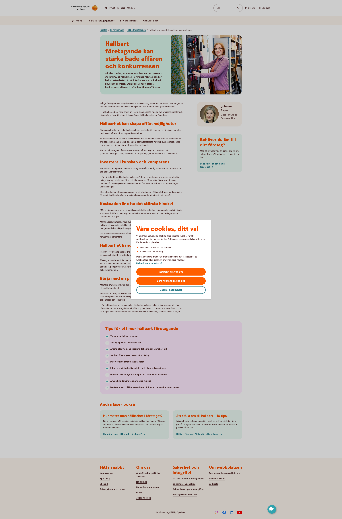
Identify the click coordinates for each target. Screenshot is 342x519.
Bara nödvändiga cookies (171, 280)
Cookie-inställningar (171, 290)
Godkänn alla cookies (171, 271)
